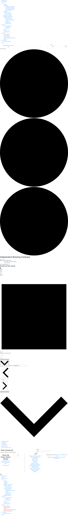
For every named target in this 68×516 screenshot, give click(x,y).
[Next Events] (2, 356)
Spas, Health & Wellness (35, 464)
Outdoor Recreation (7, 17)
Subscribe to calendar (4, 391)
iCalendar (4, 442)
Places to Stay (35, 459)
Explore (3, 24)
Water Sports (8, 23)
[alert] (0, 272)
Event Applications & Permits (35, 465)
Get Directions (7, 262)
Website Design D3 (51, 457)
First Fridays (4, 1)
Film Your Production (8, 510)
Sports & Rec (8, 22)
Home (35, 454)
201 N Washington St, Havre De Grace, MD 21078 (6, 462)
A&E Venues (8, 27)
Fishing (7, 21)
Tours (5, 29)
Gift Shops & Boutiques (10, 9)
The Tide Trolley (9, 13)
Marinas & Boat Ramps (10, 19)
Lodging (5, 11)
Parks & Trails (6, 30)
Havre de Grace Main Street (35, 468)
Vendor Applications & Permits (9, 37)
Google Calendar (5, 441)
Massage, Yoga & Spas (8, 16)
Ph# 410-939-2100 (5, 465)
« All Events (2, 259)
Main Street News (7, 41)
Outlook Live (4, 444)
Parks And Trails (35, 460)
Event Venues (6, 35)
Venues (5, 508)
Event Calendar (7, 34)
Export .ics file (4, 446)
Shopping (6, 5)
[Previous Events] (2, 354)
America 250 (4, 0)
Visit (3, 3)
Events (3, 33)
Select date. (11, 365)
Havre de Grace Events (35, 457)
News (3, 42)
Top (0, 473)
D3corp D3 (58, 457)
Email (38, 449)
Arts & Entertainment (8, 25)
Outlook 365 (4, 443)
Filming (5, 39)
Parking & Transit (7, 12)
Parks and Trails (9, 18)
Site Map (35, 471)
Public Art (8, 28)
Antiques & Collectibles (10, 6)
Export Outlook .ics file (6, 447)
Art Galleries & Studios (10, 7)
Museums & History (7, 15)
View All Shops (9, 10)
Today (1, 358)
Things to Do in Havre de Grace (35, 456)
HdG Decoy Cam (7, 31)
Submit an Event (7, 36)
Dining (5, 4)
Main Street (4, 40)
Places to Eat (35, 458)
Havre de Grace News (35, 469)
